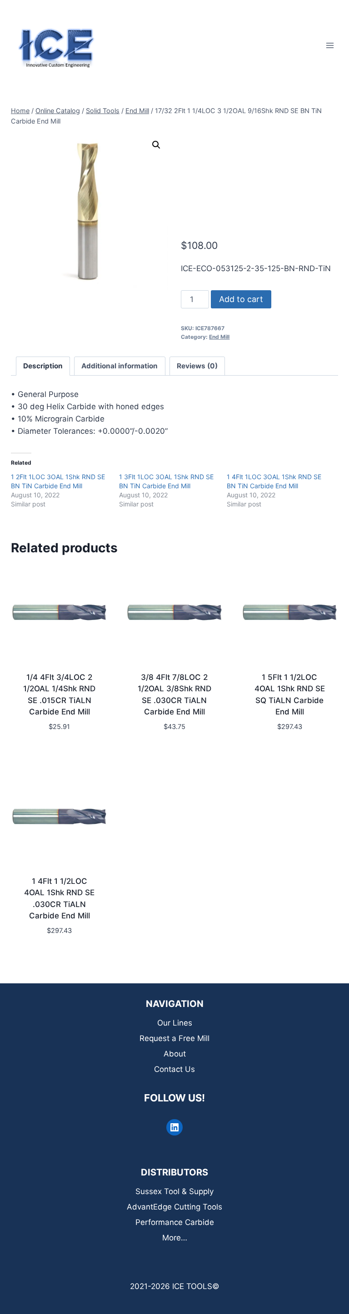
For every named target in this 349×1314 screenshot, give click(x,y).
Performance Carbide (174, 1222)
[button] (156, 145)
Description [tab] (43, 366)
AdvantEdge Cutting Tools (174, 1206)
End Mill (219, 336)
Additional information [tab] (119, 366)
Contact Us (174, 1069)
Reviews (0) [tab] (197, 366)
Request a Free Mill (174, 1038)
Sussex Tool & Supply (174, 1191)
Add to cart (241, 299)
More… (174, 1237)
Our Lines (174, 1022)
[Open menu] (329, 45)
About (175, 1053)
